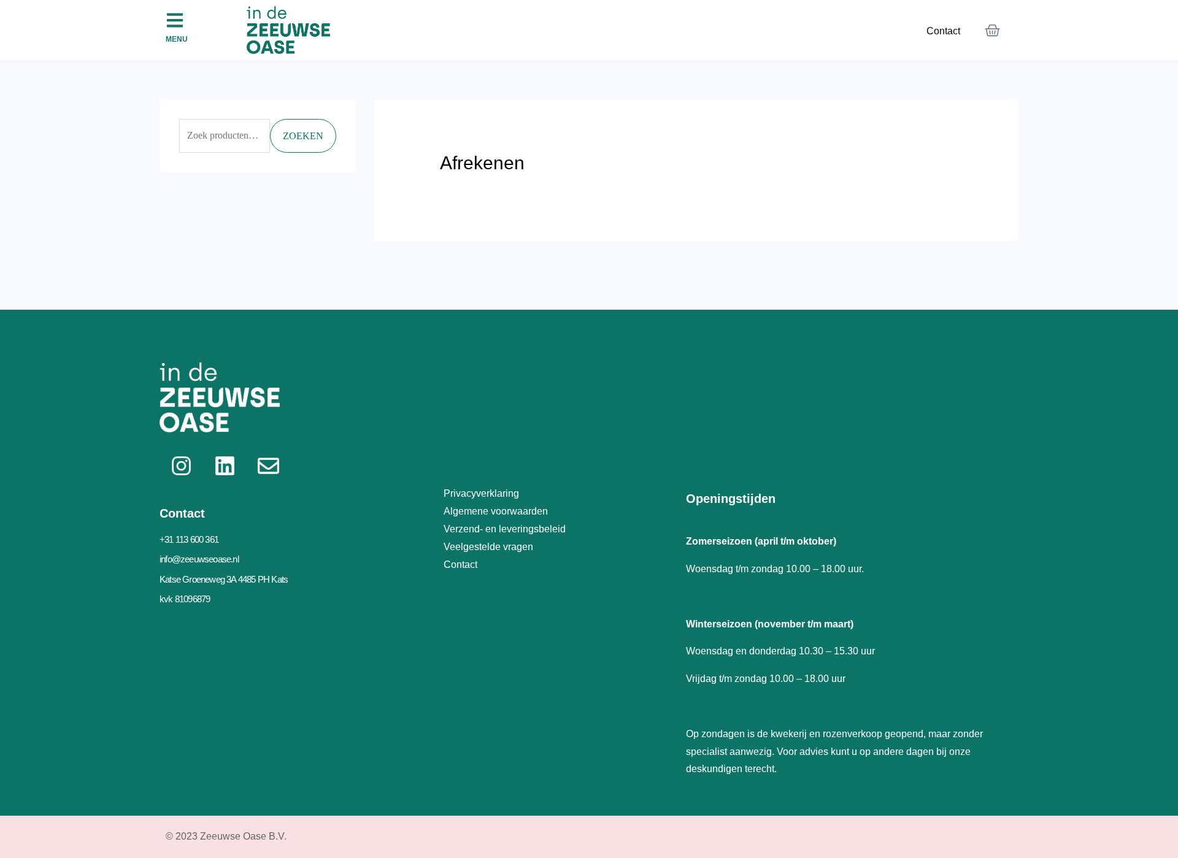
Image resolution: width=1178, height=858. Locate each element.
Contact (943, 31)
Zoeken (303, 136)
